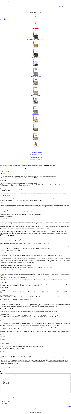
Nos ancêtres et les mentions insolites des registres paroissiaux (36, 140)
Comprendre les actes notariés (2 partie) (35, 95)
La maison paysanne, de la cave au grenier (35, 57)
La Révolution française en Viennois (26, 165)
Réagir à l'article (3, 19)
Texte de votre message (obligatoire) (5, 383)
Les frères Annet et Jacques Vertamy (36, 165)
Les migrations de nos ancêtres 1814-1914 (35, 104)
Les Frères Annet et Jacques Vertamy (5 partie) (36, 154)
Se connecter (21, 378)
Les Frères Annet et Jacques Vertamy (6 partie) (36, 152)
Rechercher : (31, 12)
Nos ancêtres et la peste (36, 114)
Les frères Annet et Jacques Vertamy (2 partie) (36, 159)
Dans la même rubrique (35, 150)
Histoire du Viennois (18, 165)
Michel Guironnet (10, 171)
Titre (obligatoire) (3, 382)
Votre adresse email (5, 379)
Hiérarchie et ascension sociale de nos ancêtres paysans (35, 85)
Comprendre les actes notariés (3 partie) (35, 76)
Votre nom (4, 378)
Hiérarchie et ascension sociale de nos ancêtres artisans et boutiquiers (35, 39)
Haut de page (69, 406)
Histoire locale (13, 165)
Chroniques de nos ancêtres (6, 165)
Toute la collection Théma (35, 146)
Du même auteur (9, 18)
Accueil (1, 165)
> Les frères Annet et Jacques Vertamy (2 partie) (9, 397)
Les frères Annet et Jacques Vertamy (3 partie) (36, 157)
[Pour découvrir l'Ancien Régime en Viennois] (2, 351)
